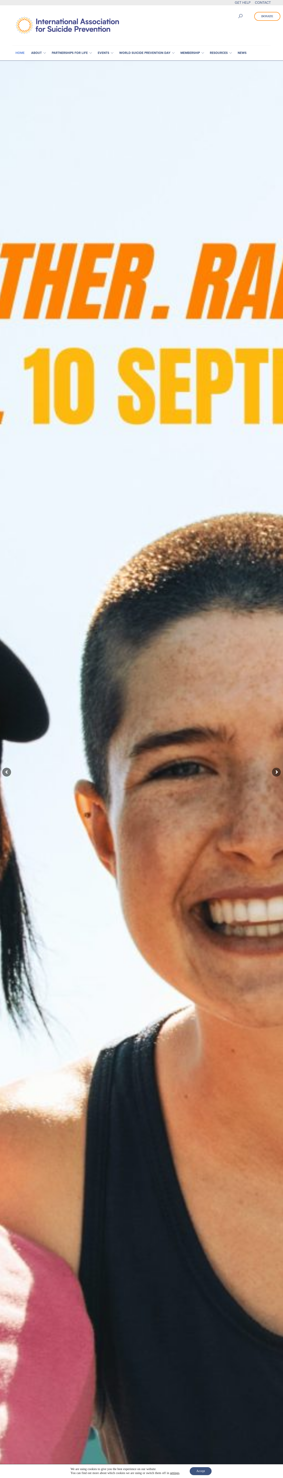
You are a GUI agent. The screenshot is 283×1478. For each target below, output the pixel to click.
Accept (200, 1471)
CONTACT (263, 2)
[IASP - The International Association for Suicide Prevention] (67, 25)
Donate (267, 16)
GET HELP (242, 2)
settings (174, 1473)
